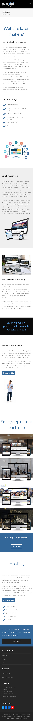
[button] (30, 4)
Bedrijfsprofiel (6, 673)
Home (3, 14)
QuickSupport (15, 718)
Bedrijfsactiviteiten (7, 677)
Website (4, 655)
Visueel (4, 659)
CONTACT (16, 641)
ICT (3, 662)
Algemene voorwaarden (23, 716)
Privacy (8, 718)
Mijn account (23, 718)
